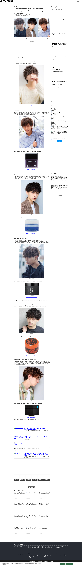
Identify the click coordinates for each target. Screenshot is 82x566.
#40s (58, 190)
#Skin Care (58, 186)
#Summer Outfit (61, 179)
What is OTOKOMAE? (32, 483)
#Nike (64, 190)
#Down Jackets (64, 188)
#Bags (61, 185)
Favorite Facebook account (22, 480)
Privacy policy (46, 561)
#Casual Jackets (53, 192)
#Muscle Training (57, 184)
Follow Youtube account (35, 480)
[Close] (80, 564)
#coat (60, 181)
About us (51, 561)
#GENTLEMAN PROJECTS (55, 187)
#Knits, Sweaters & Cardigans (55, 185)
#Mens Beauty (63, 183)
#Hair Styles (53, 179)
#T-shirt (66, 178)
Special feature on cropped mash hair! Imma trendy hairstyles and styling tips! (36, 443)
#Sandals (66, 185)
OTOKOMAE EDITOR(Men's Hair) (19, 14)
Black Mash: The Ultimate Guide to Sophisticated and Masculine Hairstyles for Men (36, 437)
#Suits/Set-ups (62, 180)
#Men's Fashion (53, 176)
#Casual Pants (65, 187)
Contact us (40, 561)
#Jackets (61, 187)
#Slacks (64, 185)
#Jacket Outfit (62, 189)
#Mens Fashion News (54, 180)
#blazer (66, 189)
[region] (41, 564)
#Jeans (57, 183)
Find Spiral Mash (31, 105)
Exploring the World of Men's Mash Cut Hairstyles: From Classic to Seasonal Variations (36, 422)
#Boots (59, 189)
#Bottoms (66, 180)
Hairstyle (27, 15)
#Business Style (53, 186)
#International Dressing (59, 176)
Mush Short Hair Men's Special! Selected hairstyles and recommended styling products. (34, 429)
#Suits (57, 192)
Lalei (31, 214)
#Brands (61, 184)
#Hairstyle (52, 181)
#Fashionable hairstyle (54, 189)
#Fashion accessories (54, 188)
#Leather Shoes (62, 178)
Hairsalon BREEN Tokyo (31, 278)
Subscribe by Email (32, 487)
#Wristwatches (53, 183)
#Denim (63, 181)
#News (66, 190)
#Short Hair (59, 188)
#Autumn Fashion (59, 177)
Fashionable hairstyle (22, 15)
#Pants (59, 183)
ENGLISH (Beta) (76, 1)
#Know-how (53, 184)
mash (18, 15)
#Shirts (59, 180)
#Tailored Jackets (57, 181)
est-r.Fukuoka (31, 333)
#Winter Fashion (53, 178)
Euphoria (32, 148)
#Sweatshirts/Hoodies (54, 190)
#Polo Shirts (61, 190)
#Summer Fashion (54, 177)
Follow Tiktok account (40, 480)
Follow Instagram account (29, 480)
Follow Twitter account (16, 480)
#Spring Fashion (64, 177)
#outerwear (56, 179)
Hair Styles (15, 15)
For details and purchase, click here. (31, 169)
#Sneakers (58, 178)
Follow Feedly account (47, 480)
